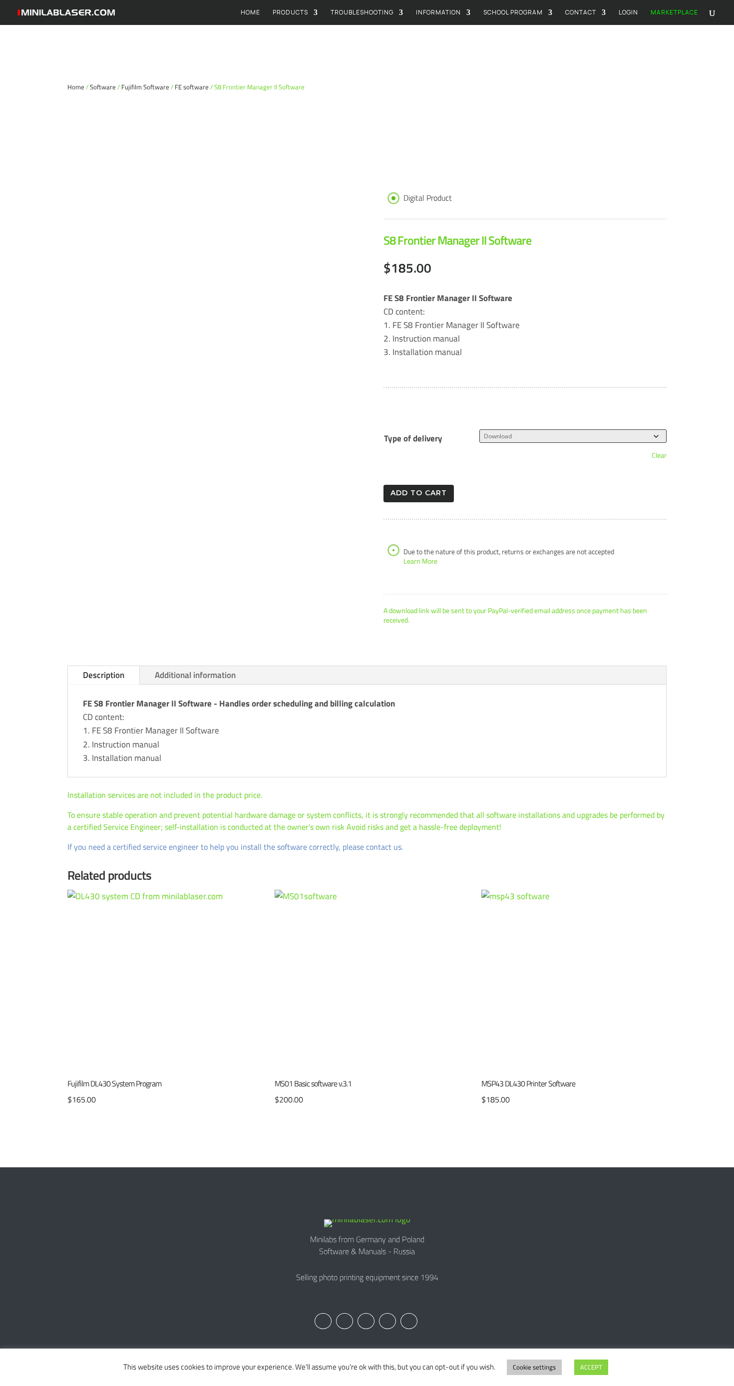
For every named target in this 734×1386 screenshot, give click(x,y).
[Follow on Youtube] (387, 1321)
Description (103, 675)
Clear (659, 455)
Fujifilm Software (145, 87)
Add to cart (418, 492)
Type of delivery (413, 438)
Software (103, 87)
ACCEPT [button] (591, 1367)
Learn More (420, 561)
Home (75, 87)
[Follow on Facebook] (323, 1321)
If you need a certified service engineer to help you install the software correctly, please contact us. (235, 847)
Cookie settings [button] (534, 1367)
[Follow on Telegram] (408, 1321)
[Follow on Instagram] (366, 1321)
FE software (192, 87)
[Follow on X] (344, 1321)
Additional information (195, 675)
